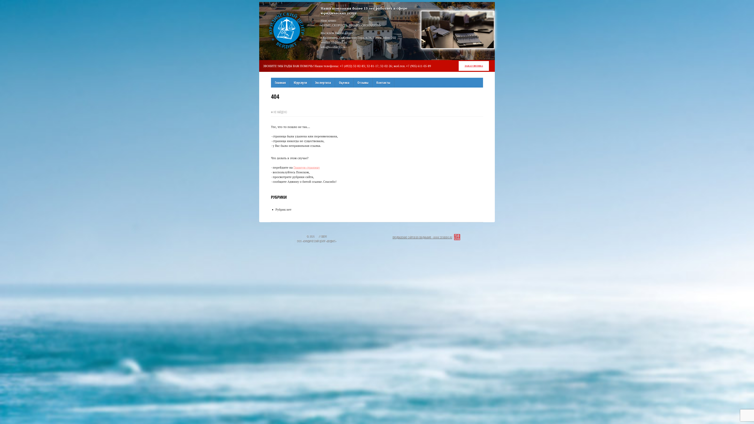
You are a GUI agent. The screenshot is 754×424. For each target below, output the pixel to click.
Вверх (324, 236)
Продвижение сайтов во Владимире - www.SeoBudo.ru (422, 237)
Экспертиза (323, 82)
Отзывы (362, 82)
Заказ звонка (474, 65)
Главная (280, 82)
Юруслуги (300, 82)
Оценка (344, 82)
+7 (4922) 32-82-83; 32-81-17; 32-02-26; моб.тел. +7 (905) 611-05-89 (385, 66)
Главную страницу (307, 167)
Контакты (383, 82)
